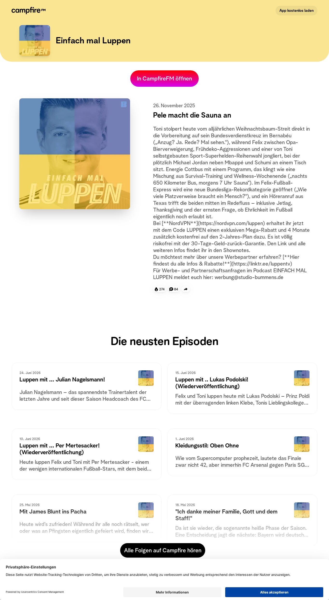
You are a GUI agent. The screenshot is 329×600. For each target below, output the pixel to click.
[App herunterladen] (186, 289)
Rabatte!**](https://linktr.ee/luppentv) (248, 263)
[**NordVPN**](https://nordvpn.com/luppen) (213, 223)
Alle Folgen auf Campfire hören (162, 550)
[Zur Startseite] (29, 10)
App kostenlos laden (296, 10)
